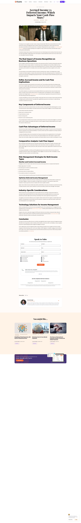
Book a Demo (20, 360)
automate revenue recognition (37, 208)
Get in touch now (31, 231)
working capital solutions (34, 94)
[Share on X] (25, 295)
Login (54, 1)
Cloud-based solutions (54, 213)
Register (57, 1)
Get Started (62, 2)
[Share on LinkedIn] (27, 295)
